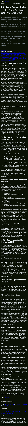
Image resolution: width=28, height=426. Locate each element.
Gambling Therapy (8, 404)
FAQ (13, 60)
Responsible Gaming (10, 413)
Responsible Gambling (20, 404)
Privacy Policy (4, 411)
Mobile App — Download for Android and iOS (13, 57)
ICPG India (4, 405)
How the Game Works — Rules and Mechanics (13, 53)
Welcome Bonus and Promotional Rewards (13, 56)
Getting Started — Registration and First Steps (13, 55)
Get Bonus (3, 50)
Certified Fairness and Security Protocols (11, 54)
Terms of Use (11, 411)
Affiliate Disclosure (19, 411)
